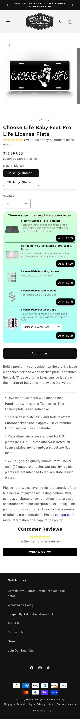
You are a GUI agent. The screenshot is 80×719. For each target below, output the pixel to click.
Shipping (8, 159)
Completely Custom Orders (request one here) (36, 593)
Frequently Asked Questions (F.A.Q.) (33, 614)
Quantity (8, 195)
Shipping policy (42, 710)
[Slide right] (48, 119)
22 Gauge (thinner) (21, 173)
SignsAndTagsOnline (38, 699)
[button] (8, 21)
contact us (62, 515)
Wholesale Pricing (20, 605)
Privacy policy (45, 704)
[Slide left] (31, 119)
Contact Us (15, 632)
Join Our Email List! (22, 650)
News (12, 641)
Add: (65, 238)
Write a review (40, 552)
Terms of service (66, 704)
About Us (14, 623)
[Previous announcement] (7, 5)
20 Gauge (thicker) (21, 182)
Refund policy (25, 704)
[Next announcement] (72, 5)
